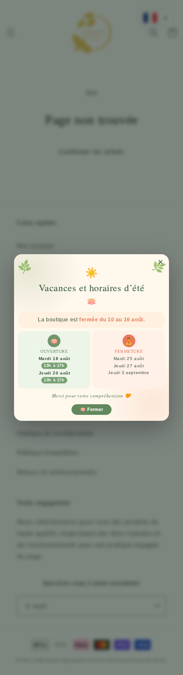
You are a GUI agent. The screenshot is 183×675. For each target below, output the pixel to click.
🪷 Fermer (91, 409)
